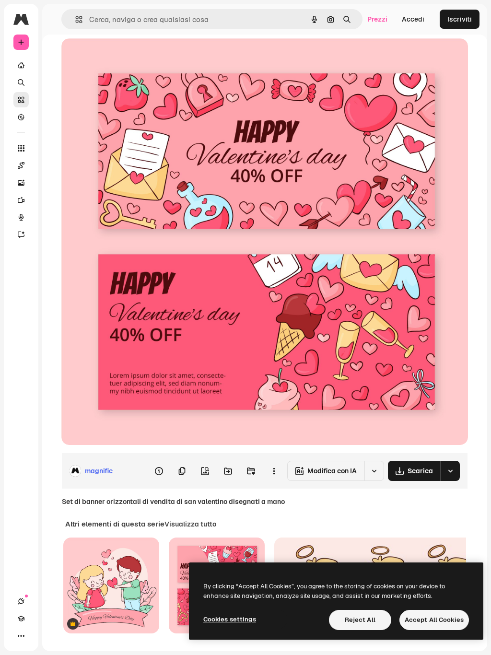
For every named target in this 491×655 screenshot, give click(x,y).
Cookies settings (229, 619)
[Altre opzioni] (273, 470)
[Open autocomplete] (75, 19)
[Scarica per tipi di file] (450, 471)
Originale (124, 56)
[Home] (21, 65)
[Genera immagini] (21, 182)
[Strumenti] (21, 148)
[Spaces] (21, 165)
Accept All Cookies (434, 620)
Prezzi (377, 19)
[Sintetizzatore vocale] (21, 217)
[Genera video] (21, 200)
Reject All (360, 620)
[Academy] (21, 618)
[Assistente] (21, 234)
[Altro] (21, 635)
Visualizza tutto (190, 524)
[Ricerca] (21, 82)
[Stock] (21, 99)
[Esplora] (21, 117)
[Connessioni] (21, 601)
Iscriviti (459, 19)
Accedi (413, 19)
